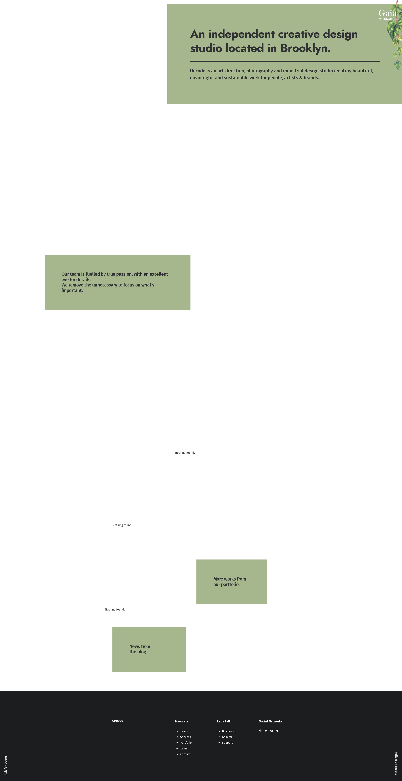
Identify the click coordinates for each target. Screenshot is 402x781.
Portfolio (186, 742)
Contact (185, 754)
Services (185, 737)
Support (227, 742)
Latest (184, 748)
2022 (15, 656)
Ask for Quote (6, 765)
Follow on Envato (396, 763)
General (227, 737)
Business (228, 731)
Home (184, 731)
